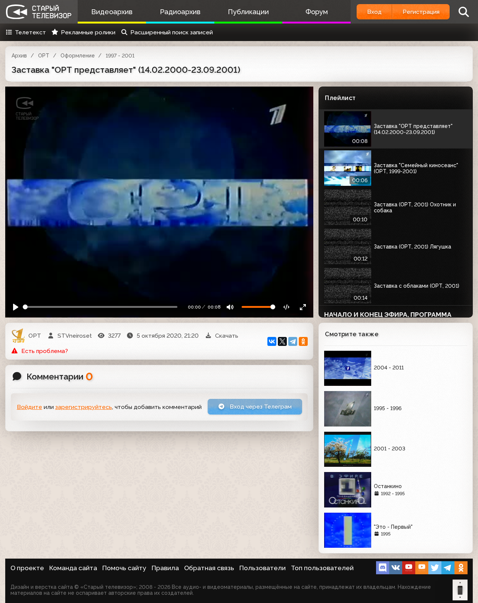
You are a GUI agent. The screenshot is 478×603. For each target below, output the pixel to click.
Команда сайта (73, 568)
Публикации (248, 12)
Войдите (29, 406)
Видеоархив (112, 12)
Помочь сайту (124, 568)
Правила (165, 568)
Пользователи (262, 568)
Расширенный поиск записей (171, 32)
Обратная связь (209, 568)
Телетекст (30, 32)
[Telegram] (292, 341)
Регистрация (421, 11)
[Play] (16, 307)
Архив (19, 56)
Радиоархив (180, 12)
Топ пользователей (322, 568)
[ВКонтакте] (271, 341)
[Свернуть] (303, 307)
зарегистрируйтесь (83, 406)
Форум (316, 12)
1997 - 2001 (120, 56)
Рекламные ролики (88, 32)
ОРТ (43, 56)
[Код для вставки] (287, 307)
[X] (282, 341)
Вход (374, 11)
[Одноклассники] (303, 341)
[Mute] (230, 307)
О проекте (27, 568)
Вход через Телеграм (260, 406)
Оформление (77, 56)
